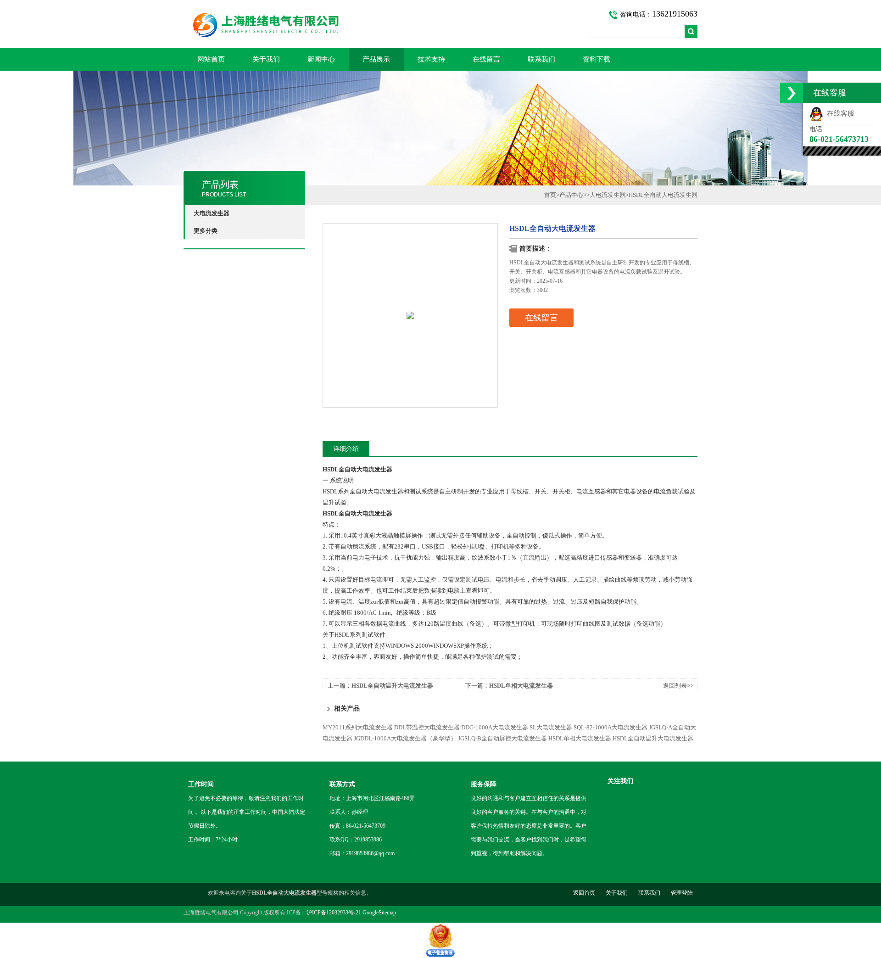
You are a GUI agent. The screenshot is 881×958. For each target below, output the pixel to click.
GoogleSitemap (379, 912)
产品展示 (376, 59)
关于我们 (266, 59)
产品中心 (571, 194)
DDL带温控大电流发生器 (427, 727)
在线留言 (486, 59)
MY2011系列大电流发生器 (358, 727)
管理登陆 (682, 893)
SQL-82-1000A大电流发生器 (610, 727)
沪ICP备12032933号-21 (334, 912)
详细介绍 (346, 448)
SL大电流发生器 (551, 727)
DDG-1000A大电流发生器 (494, 727)
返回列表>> (678, 685)
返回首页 (584, 893)
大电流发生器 (607, 194)
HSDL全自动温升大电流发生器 (392, 685)
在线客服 (838, 113)
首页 (550, 194)
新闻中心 (321, 59)
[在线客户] (791, 93)
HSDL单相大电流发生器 (521, 685)
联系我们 (541, 59)
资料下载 (596, 59)
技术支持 (431, 59)
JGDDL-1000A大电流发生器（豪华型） (405, 738)
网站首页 (211, 59)
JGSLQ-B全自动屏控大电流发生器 (502, 738)
